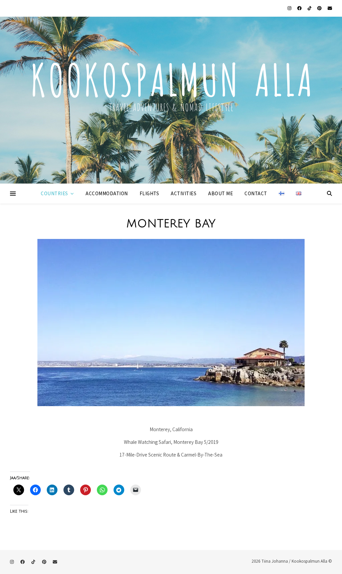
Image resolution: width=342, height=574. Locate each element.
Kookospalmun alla (171, 76)
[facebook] (300, 8)
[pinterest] (320, 8)
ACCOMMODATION (107, 193)
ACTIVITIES (183, 193)
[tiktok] (310, 8)
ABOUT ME (220, 193)
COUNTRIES (54, 193)
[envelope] (330, 8)
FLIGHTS (149, 193)
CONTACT (255, 193)
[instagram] (290, 8)
